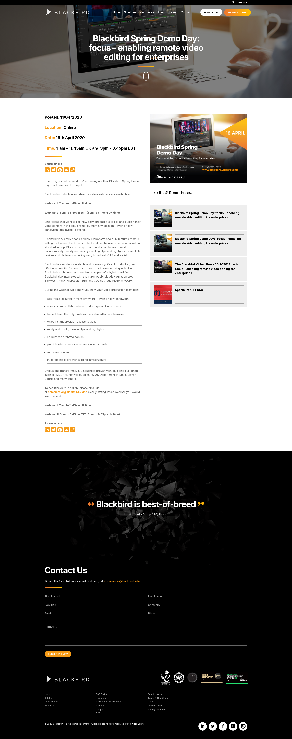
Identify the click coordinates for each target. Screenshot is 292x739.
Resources (147, 12)
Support (100, 709)
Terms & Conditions (158, 698)
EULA (150, 701)
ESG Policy (101, 694)
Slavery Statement (157, 709)
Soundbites (211, 12)
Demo (237, 12)
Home (117, 12)
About (161, 12)
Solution (49, 698)
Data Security (155, 694)
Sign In (241, 2)
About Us (49, 705)
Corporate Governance (108, 701)
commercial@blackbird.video (67, 392)
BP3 (98, 713)
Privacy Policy (155, 705)
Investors (101, 698)
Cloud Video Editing (135, 724)
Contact (186, 12)
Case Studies (52, 701)
